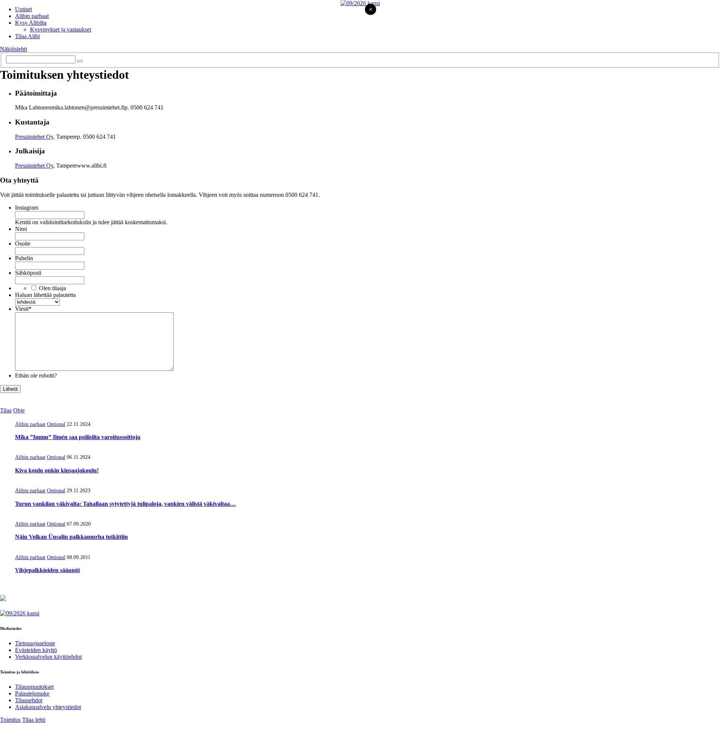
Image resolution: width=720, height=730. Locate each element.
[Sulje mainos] (370, 10)
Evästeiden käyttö (36, 650)
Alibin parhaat (32, 16)
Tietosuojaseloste (35, 643)
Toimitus (10, 720)
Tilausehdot (28, 700)
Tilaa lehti (33, 720)
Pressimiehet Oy (34, 136)
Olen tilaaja (52, 288)
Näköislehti (13, 49)
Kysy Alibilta (30, 22)
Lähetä (10, 389)
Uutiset (23, 9)
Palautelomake (32, 693)
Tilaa (6, 410)
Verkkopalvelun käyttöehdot (48, 657)
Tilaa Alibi (27, 36)
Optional (56, 424)
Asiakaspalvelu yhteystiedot (48, 707)
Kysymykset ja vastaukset (60, 29)
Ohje (19, 410)
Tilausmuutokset (34, 687)
